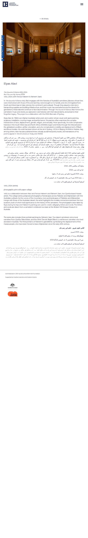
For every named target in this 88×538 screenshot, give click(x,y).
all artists (44, 19)
